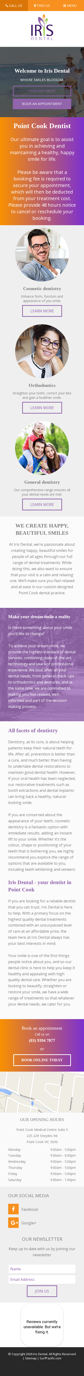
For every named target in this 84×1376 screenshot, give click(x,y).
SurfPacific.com (50, 1358)
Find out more (42, 91)
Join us (42, 1291)
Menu (71, 5)
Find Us (43, 5)
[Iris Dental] (42, 17)
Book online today (42, 1060)
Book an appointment (42, 103)
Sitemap (31, 1358)
